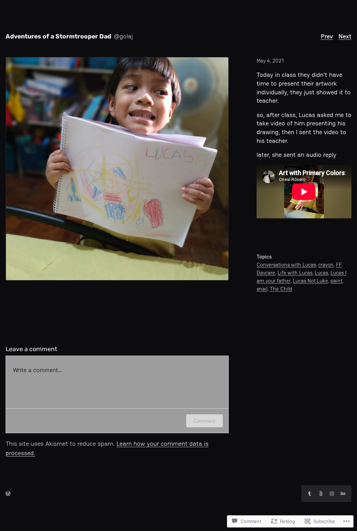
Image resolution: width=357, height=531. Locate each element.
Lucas (321, 272)
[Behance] (343, 493)
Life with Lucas (295, 272)
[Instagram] (332, 493)
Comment (204, 421)
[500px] (321, 493)
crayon (326, 264)
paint (336, 280)
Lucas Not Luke (310, 280)
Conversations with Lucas (286, 264)
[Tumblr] (309, 493)
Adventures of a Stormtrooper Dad (58, 36)
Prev (327, 36)
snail (262, 288)
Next (345, 36)
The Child (281, 288)
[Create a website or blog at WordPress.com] (8, 493)
